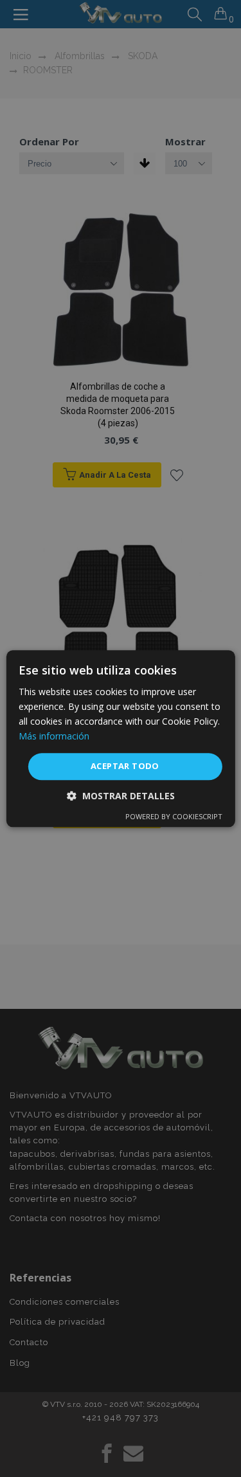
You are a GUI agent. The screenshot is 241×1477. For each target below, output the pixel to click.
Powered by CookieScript (173, 816)
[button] (121, 796)
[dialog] (120, 738)
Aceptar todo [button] (125, 766)
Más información (54, 736)
